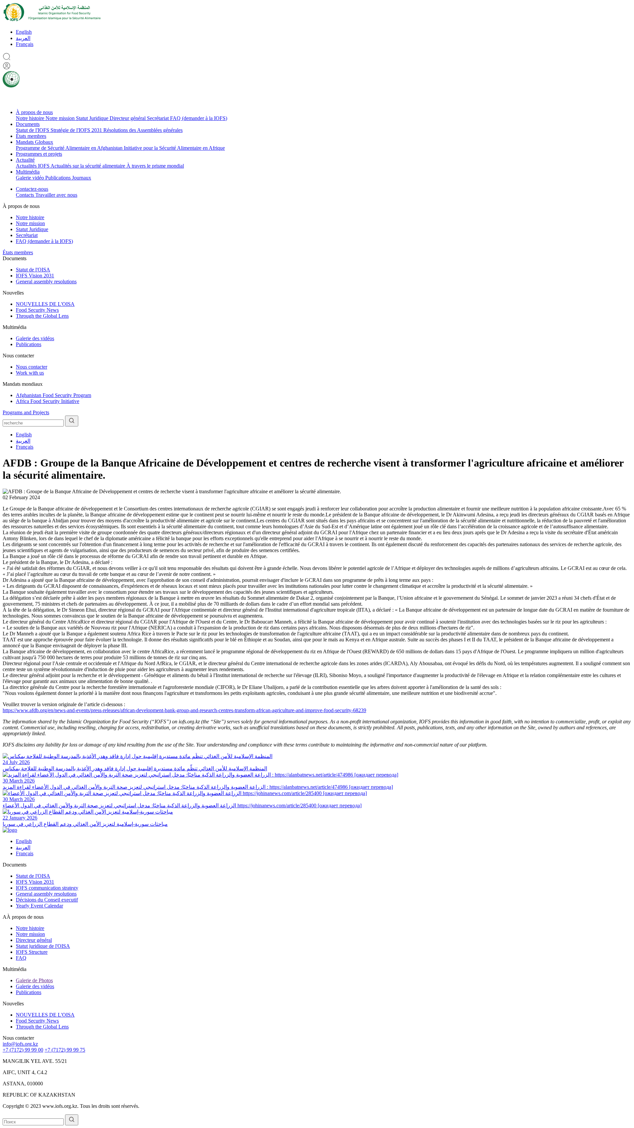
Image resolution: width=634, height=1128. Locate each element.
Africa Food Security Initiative (47, 401)
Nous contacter (31, 367)
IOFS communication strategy (47, 888)
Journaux (81, 178)
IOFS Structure (32, 952)
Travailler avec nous (56, 195)
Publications (58, 178)
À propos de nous (34, 112)
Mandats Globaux (34, 142)
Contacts (25, 195)
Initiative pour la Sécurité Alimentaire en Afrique (174, 148)
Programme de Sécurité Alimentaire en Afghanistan (70, 148)
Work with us (30, 373)
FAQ (21, 958)
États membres (31, 136)
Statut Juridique (93, 118)
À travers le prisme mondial (155, 166)
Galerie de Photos (34, 980)
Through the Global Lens (42, 316)
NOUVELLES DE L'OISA (45, 304)
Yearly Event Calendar (39, 905)
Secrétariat (158, 118)
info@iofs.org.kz (20, 1044)
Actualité (25, 160)
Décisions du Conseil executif (47, 900)
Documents (28, 124)
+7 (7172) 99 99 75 (65, 1050)
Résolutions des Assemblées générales (143, 130)
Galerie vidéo (30, 178)
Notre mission (61, 118)
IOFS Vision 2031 (35, 275)
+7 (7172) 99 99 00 (23, 1050)
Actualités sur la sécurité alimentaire (88, 166)
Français (24, 44)
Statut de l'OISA (33, 269)
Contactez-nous (32, 189)
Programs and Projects (26, 412)
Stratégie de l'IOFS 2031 (77, 130)
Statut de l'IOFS (33, 130)
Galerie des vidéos (35, 338)
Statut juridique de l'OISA (43, 946)
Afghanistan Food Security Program (53, 395)
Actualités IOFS (33, 166)
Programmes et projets (39, 154)
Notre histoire (31, 118)
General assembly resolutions (46, 281)
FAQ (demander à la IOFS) (198, 118)
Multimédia (28, 172)
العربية (23, 38)
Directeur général (128, 118)
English (24, 32)
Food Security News (37, 310)
